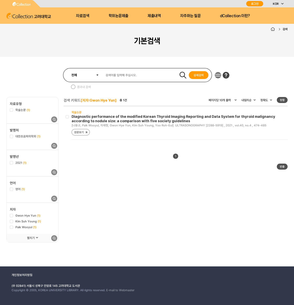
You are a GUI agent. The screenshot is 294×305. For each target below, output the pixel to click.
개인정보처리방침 (22, 275)
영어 (20, 189)
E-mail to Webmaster (120, 290)
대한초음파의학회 (27, 136)
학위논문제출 (118, 16)
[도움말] (226, 75)
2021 (20, 163)
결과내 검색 (84, 87)
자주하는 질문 (190, 16)
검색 (285, 29)
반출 (282, 166)
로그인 (255, 4)
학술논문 (22, 110)
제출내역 (154, 16)
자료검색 (82, 16)
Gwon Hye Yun (27, 215)
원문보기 (79, 132)
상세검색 (199, 75)
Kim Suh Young (28, 221)
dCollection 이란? (235, 16)
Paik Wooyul (25, 227)
